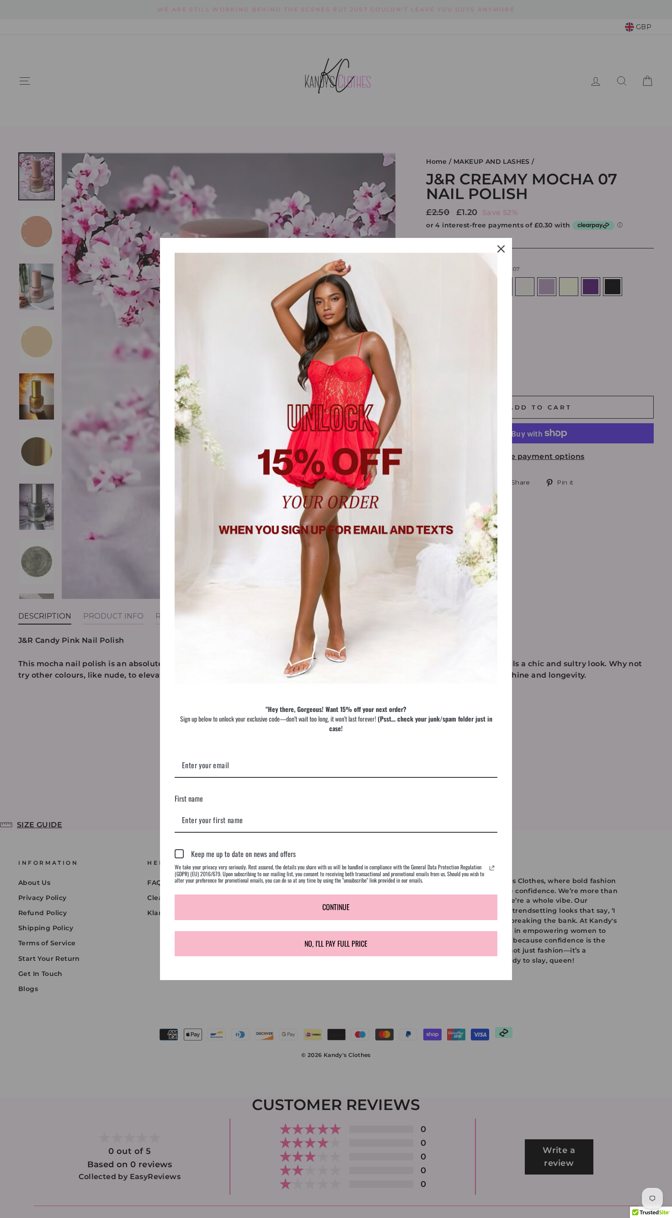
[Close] (501, 249)
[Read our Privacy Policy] (491, 867)
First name (189, 798)
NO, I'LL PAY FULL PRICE (336, 943)
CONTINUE (336, 906)
